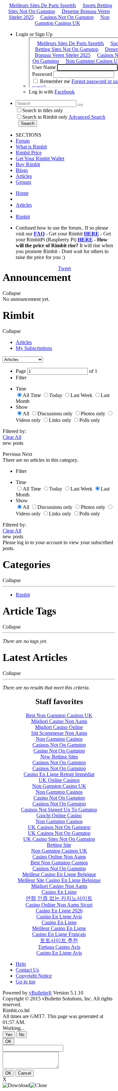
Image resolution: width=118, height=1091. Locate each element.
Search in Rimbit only (45, 117)
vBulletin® (40, 993)
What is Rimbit (31, 146)
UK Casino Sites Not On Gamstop (59, 839)
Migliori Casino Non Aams (59, 721)
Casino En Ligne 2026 (59, 910)
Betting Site (59, 845)
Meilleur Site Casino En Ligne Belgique (59, 880)
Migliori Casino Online (59, 727)
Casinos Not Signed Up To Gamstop (59, 809)
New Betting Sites (59, 756)
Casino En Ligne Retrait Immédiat (59, 774)
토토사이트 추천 (59, 940)
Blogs (22, 170)
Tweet (64, 268)
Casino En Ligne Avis (59, 916)
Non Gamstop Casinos (59, 739)
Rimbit (23, 216)
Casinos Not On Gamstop (67, 17)
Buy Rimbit (28, 164)
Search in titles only (42, 110)
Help (21, 964)
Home (22, 193)
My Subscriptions (34, 348)
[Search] (80, 105)
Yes (8, 1034)
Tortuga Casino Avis (59, 947)
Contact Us (27, 970)
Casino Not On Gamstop (59, 750)
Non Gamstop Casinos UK (72, 20)
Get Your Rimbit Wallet (40, 158)
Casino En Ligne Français (59, 934)
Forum (23, 141)
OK (8, 1041)
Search (27, 123)
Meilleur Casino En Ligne (59, 928)
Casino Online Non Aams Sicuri (59, 905)
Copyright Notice (34, 975)
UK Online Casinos (59, 780)
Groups (23, 182)
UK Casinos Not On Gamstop (59, 827)
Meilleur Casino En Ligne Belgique (59, 874)
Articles (24, 176)
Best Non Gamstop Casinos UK (59, 715)
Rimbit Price (29, 152)
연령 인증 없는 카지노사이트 (59, 898)
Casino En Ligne (59, 892)
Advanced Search (87, 117)
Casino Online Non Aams (59, 856)
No (21, 1034)
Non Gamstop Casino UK (59, 786)
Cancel (24, 1073)
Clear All (12, 437)
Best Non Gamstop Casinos (59, 862)
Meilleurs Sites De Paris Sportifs (42, 5)
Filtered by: (14, 431)
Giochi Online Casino (59, 815)
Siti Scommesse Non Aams (59, 733)
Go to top (25, 981)
